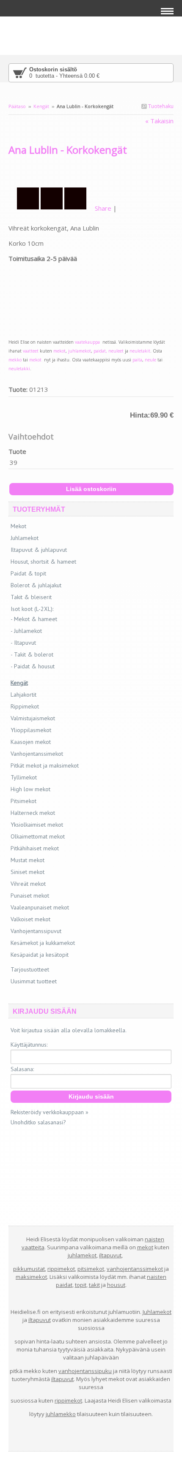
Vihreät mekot (28, 883)
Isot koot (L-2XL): (32, 609)
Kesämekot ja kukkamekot (43, 943)
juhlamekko (61, 1414)
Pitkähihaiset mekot (35, 848)
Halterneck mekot (33, 813)
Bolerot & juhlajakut (36, 585)
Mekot (18, 526)
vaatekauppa (88, 342)
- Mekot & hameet (34, 619)
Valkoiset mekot (30, 919)
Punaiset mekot (30, 895)
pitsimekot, (91, 1269)
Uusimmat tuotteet (34, 981)
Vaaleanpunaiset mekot (40, 907)
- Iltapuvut (23, 642)
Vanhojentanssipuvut (36, 931)
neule (150, 360)
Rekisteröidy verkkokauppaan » (49, 1112)
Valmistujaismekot (33, 718)
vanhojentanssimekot (135, 1269)
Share (103, 208)
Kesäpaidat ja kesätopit (40, 954)
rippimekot (61, 1269)
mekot (59, 351)
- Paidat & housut (33, 666)
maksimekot (31, 1277)
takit (94, 1285)
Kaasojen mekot (31, 742)
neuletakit (140, 351)
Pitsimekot (23, 801)
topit (80, 1285)
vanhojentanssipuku (85, 1371)
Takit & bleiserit (31, 597)
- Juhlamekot (26, 631)
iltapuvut (110, 1255)
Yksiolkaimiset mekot (37, 824)
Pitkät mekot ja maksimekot (45, 765)
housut (116, 1285)
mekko (15, 360)
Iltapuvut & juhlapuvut (39, 550)
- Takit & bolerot (32, 654)
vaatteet (30, 351)
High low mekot (30, 789)
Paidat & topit (28, 573)
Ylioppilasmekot (31, 730)
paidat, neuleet (109, 351)
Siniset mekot (27, 872)
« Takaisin (159, 121)
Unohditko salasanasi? (38, 1122)
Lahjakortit (23, 694)
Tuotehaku (160, 106)
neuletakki (19, 369)
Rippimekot (25, 706)
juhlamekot (79, 351)
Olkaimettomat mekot (38, 836)
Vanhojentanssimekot (37, 753)
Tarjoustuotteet (30, 969)
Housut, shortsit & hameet (43, 561)
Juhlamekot (25, 538)
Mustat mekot (27, 860)
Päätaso (17, 106)
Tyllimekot (24, 777)
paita (137, 360)
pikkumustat (29, 1269)
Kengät (41, 106)
